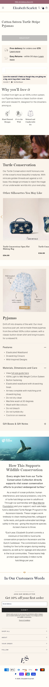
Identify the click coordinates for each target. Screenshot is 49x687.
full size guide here (20, 373)
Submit (24, 610)
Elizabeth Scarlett (27, 679)
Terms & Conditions (24, 620)
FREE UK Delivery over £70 (24, 2)
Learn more (15, 51)
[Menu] (3, 8)
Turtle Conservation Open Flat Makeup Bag (16, 247)
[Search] (39, 8)
